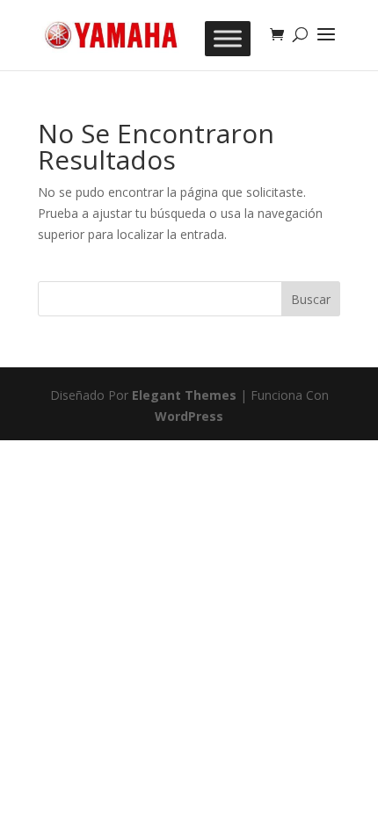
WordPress (189, 416)
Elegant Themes (184, 395)
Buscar (311, 299)
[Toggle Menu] (228, 39)
